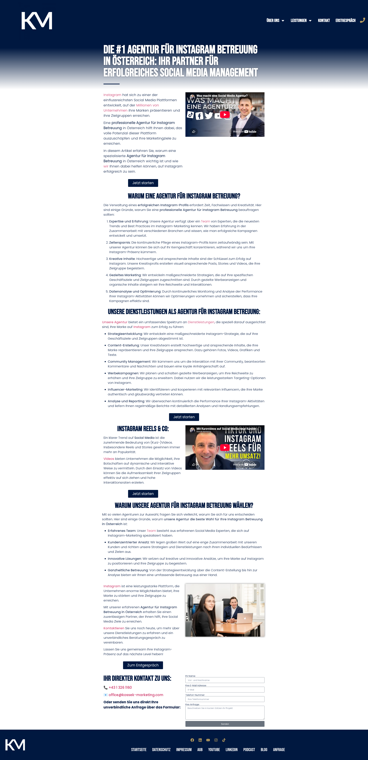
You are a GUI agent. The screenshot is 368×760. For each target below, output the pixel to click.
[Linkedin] (200, 740)
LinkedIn (232, 749)
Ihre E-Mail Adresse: (196, 685)
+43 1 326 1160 (120, 687)
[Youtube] (208, 740)
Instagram (112, 94)
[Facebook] (192, 740)
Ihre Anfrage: (192, 704)
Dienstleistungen (201, 322)
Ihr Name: (190, 676)
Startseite (138, 749)
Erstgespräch (346, 20)
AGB (200, 749)
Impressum (184, 749)
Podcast (249, 749)
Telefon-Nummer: (195, 695)
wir (106, 166)
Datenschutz (161, 749)
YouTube (214, 749)
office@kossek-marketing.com (136, 694)
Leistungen (299, 20)
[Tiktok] (224, 740)
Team (205, 221)
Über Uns (273, 20)
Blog (264, 749)
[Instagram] (216, 740)
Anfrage (279, 749)
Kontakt (324, 20)
